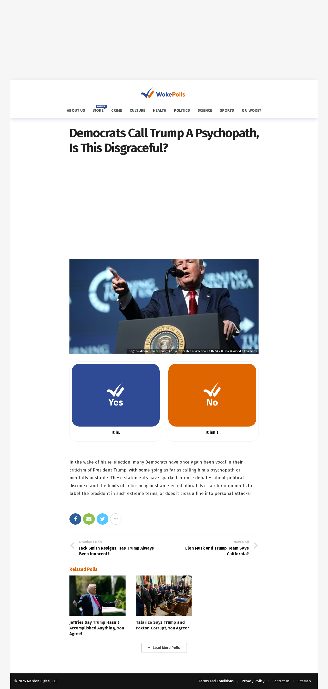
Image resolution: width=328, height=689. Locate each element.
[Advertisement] (164, 40)
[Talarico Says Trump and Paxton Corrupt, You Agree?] (164, 595)
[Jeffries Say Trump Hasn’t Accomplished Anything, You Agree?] (97, 595)
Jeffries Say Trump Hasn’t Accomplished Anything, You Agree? (96, 628)
